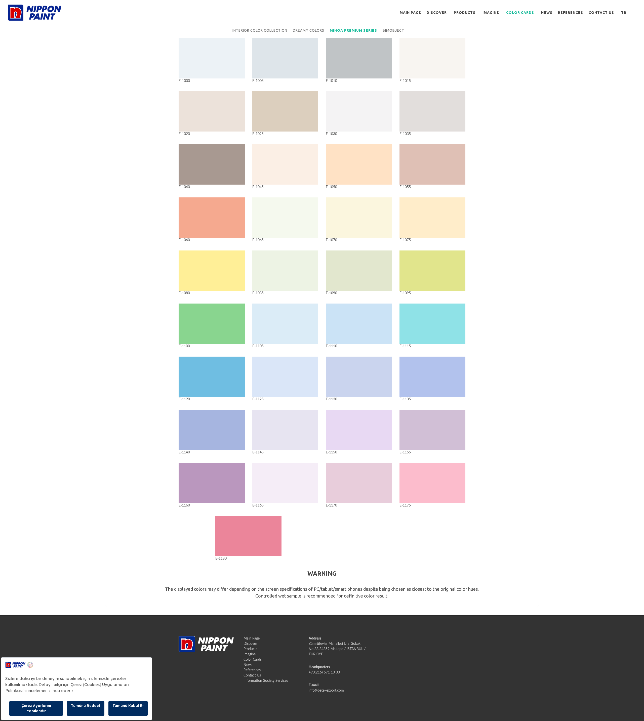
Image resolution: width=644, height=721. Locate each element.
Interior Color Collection (259, 30)
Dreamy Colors (308, 30)
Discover (437, 13)
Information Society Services (266, 681)
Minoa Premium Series (353, 30)
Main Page (410, 13)
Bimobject (393, 30)
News (546, 13)
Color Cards (520, 13)
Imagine (490, 13)
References (570, 13)
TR (623, 13)
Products (464, 13)
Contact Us (601, 13)
